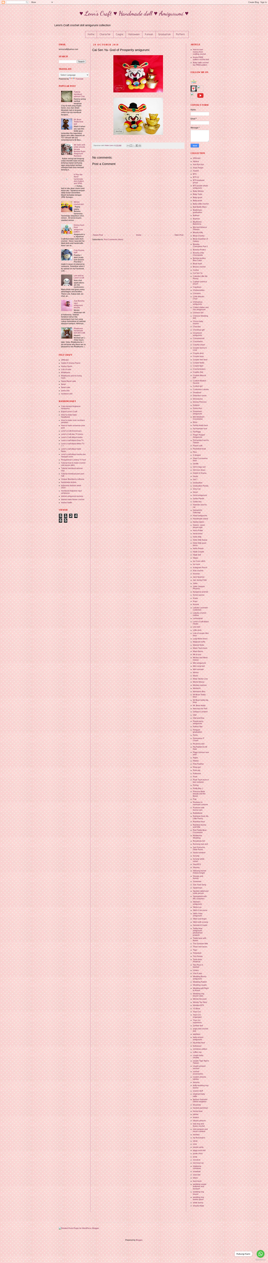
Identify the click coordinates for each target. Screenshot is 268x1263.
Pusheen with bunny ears (198, 809)
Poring (196, 785)
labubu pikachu (199, 1121)
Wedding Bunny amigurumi (199, 977)
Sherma (196, 867)
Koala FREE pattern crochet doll (201, 58)
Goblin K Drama (199, 473)
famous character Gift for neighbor (200, 1100)
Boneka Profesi (199, 250)
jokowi (195, 1114)
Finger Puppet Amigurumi (199, 436)
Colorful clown (199, 345)
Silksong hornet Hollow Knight (199, 872)
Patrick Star (198, 727)
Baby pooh (197, 201)
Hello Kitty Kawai (200, 540)
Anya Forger (198, 168)
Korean (149, 34)
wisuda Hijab (198, 1206)
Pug (194, 799)
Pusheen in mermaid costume (200, 803)
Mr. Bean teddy (199, 705)
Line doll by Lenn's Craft (79, 277)
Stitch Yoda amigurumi (197, 914)
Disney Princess (200, 402)
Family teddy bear (200, 425)
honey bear (198, 1111)
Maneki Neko (198, 645)
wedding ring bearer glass (198, 1198)
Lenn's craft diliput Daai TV (72, 440)
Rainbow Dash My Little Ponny (200, 817)
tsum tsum (197, 1181)
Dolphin (196, 405)
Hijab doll (197, 555)
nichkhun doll (66, 394)
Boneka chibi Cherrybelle (198, 254)
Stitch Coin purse (200, 910)
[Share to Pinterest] (139, 145)
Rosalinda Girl (199, 841)
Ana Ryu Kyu (198, 164)
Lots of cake (66, 369)
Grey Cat (196, 489)
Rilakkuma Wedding (197, 837)
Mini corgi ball (199, 666)
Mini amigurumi (199, 663)
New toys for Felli (200, 709)
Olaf (194, 715)
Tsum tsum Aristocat (197, 960)
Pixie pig (196, 770)
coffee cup (197, 1052)
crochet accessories (198, 1072)
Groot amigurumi (200, 495)
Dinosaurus (198, 399)
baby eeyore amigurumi (198, 1038)
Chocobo (197, 327)
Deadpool (197, 392)
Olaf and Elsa (198, 718)
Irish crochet (198, 571)
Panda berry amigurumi (198, 722)
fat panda (197, 1105)
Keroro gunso (198, 595)
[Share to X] (134, 145)
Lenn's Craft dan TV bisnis (72, 434)
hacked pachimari (200, 1108)
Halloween (134, 34)
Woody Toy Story (200, 1002)
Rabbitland (197, 813)
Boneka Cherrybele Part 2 (200, 245)
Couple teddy (198, 363)
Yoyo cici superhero (197, 1021)
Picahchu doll (198, 744)
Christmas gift (198, 330)
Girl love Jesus (199, 470)
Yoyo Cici (197, 1012)
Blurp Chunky (198, 236)
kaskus (196, 1117)
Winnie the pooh (200, 999)
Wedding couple (200, 985)
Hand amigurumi (200, 516)
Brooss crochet (199, 267)
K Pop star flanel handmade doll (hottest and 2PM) (79, 179)
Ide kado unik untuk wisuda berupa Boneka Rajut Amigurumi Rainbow (79, 150)
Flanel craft (197, 446)
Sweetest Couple (200, 925)
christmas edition (200, 1049)
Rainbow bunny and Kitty (199, 826)
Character (105, 34)
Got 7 (195, 479)
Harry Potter (198, 530)
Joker (195, 583)
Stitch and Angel (200, 919)
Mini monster (198, 669)
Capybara (197, 287)
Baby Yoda (197, 194)
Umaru (196, 970)
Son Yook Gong (199, 885)
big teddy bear (199, 1043)
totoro (195, 1178)
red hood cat (198, 1163)
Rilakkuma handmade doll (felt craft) (79, 330)
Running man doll (200, 844)
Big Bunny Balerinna (197, 223)
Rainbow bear (199, 822)
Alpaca (196, 161)
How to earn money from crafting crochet (199, 52)
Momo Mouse (198, 682)
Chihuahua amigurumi (197, 303)
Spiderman (197, 888)
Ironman (196, 574)
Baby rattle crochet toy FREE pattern (201, 64)
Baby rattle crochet (201, 204)
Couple (119, 34)
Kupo (195, 601)
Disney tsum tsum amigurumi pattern (79, 228)
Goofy (195, 476)
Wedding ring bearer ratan (198, 995)
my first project (199, 1138)
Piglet (195, 758)
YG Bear (196, 1009)
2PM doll (65, 360)
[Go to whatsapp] (260, 1254)
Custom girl (198, 386)
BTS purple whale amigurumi (200, 187)
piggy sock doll (199, 1150)
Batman (196, 215)
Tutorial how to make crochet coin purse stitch (73, 464)
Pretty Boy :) (198, 788)
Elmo (195, 422)
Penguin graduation (197, 731)
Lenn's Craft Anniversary (71, 431)
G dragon (197, 455)
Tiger (195, 950)
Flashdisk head (199, 449)
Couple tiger (198, 366)
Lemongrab (198, 618)
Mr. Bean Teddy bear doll (78, 121)
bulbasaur (197, 1046)
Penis (195, 735)
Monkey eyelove (200, 685)
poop (195, 1157)
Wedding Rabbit (200, 982)
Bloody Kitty (198, 232)
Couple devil (198, 353)
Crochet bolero (199, 369)
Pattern (180, 34)
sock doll (196, 1175)
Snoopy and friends (198, 877)
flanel (63, 384)
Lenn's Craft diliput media (72, 437)
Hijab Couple (198, 552)
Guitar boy (197, 502)
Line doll (196, 627)
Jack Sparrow (198, 577)
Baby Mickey (198, 191)
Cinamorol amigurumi (197, 334)
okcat (195, 1141)
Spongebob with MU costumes (200, 897)
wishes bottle (66, 503)
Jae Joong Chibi (200, 580)
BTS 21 (196, 177)
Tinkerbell (197, 953)
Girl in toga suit (199, 467)
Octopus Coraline (200, 712)
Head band (197, 534)
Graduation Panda (200, 486)
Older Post (178, 235)
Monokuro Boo (199, 691)
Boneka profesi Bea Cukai (199, 259)
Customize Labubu (201, 389)
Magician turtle (199, 642)
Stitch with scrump (200, 922)
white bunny (198, 1203)
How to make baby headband (69, 416)
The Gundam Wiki (200, 944)
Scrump (196, 856)
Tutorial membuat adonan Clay (79, 94)
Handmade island (200, 519)
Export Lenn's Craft (69, 412)
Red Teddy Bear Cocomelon (200, 831)
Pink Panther (198, 764)
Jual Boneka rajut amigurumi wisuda (79, 304)
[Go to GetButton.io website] (261, 1260)
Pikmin (196, 761)
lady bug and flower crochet (199, 1125)
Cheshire (197, 293)
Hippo (195, 558)
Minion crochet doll (79, 203)
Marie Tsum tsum (200, 648)
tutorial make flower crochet (72, 499)
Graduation (164, 34)
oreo (195, 1144)
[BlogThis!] (131, 145)
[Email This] (128, 145)
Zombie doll (198, 1026)
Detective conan (200, 396)
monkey (196, 1135)
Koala (195, 598)
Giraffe (196, 464)
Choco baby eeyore (198, 322)
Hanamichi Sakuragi (197, 511)
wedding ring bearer (198, 1193)
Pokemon (197, 773)
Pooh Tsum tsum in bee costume (201, 781)
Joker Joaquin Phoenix (199, 587)
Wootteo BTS (198, 1005)
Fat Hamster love (200, 429)
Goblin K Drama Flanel (70, 363)
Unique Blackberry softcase (72, 479)
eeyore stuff (198, 1091)
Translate (79, 79)
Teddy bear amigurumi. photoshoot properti (197, 931)
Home (91, 34)
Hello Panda (198, 548)
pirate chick (198, 1153)
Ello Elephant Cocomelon (198, 418)
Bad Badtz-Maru (200, 207)
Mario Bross (198, 651)
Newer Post (98, 235)
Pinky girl (197, 767)
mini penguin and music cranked (200, 1130)
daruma (196, 1082)
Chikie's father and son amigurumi (201, 308)
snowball (197, 1171)
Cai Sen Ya (197, 273)
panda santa (198, 1147)
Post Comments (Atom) (113, 239)
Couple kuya (198, 356)
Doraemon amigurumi (197, 412)
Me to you (197, 654)
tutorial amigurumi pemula (72, 496)
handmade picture (68, 482)
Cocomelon (198, 341)
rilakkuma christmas (197, 1167)
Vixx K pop (197, 973)
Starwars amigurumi (197, 903)
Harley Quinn (66, 366)
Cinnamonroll (198, 338)
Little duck (197, 630)
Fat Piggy (197, 432)
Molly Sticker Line (200, 679)
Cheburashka (198, 290)
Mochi (195, 676)
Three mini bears (200, 947)
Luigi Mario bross (200, 639)
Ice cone (196, 564)
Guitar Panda (198, 498)
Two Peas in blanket (198, 966)
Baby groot (197, 197)
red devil (196, 1160)
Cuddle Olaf (198, 372)
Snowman (197, 881)
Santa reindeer (199, 853)
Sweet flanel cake (68, 381)
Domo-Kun (197, 408)
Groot (195, 492)
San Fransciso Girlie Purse (199, 848)
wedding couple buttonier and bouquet (199, 1186)
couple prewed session (199, 1067)
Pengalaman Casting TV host (73, 460)
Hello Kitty (197, 537)
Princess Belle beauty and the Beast (199, 793)
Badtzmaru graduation (197, 211)
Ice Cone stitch (199, 561)
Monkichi (197, 688)
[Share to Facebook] (136, 145)
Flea (195, 452)
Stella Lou (197, 907)
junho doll (65, 391)
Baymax (196, 219)
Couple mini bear (200, 360)
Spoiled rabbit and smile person (200, 892)
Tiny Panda (198, 956)
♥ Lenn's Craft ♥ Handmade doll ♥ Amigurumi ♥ (134, 13)
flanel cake (65, 387)
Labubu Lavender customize (200, 609)
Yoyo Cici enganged (197, 1016)
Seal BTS (197, 864)
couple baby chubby (198, 1056)
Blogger (139, 1240)
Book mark (197, 264)
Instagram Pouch (200, 567)
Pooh (195, 777)
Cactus (196, 270)
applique (196, 1034)
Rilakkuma (65, 372)
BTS (195, 174)
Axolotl (196, 171)
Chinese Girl (198, 313)
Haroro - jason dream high (199, 526)
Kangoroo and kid (200, 592)
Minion (196, 672)
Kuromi (196, 604)
